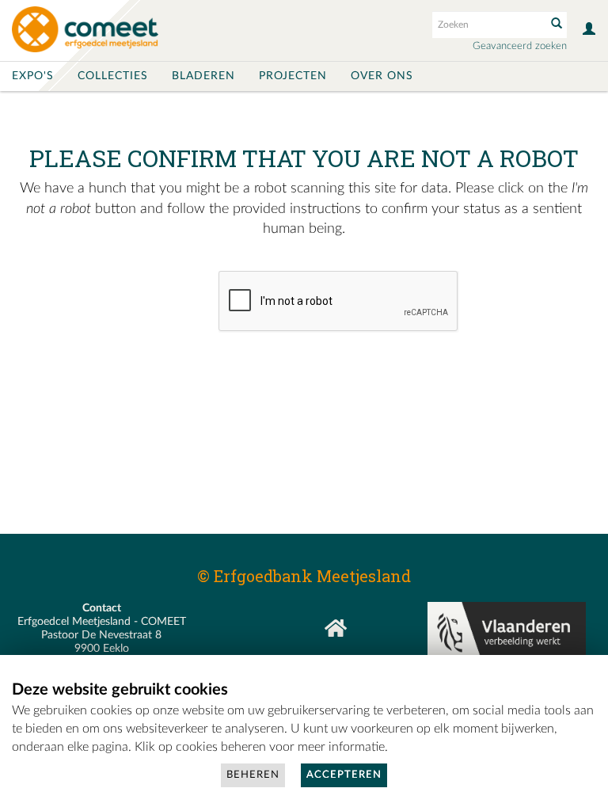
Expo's (33, 76)
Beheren (252, 775)
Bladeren (203, 76)
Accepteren (344, 775)
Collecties (113, 76)
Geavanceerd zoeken (520, 46)
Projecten (293, 76)
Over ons (382, 76)
